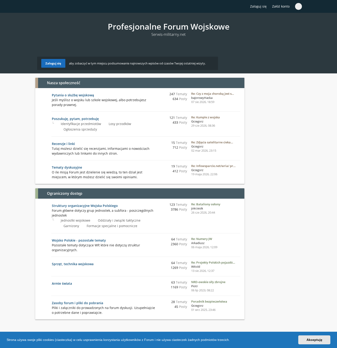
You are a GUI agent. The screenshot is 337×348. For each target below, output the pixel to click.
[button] (231, 340)
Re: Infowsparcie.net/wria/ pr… (213, 166)
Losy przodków (119, 124)
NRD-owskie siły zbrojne (208, 282)
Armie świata (62, 283)
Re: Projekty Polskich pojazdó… (213, 262)
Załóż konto (281, 6)
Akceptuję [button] (314, 340)
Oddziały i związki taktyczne (119, 220)
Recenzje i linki (63, 144)
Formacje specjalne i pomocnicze (111, 226)
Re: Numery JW (201, 239)
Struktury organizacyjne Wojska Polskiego (85, 205)
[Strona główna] (40, 6)
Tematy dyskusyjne (67, 167)
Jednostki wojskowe (75, 220)
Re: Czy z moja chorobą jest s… (212, 94)
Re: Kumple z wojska (205, 117)
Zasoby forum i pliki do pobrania (77, 303)
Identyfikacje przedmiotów (80, 124)
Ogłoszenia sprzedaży (80, 129)
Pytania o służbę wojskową (73, 95)
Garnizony (71, 226)
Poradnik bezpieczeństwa (209, 301)
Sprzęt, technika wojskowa (73, 264)
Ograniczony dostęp (64, 193)
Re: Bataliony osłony (205, 204)
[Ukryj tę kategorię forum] (239, 83)
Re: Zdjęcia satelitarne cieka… (212, 142)
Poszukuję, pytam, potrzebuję (75, 119)
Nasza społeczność (63, 82)
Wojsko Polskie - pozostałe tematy (79, 240)
